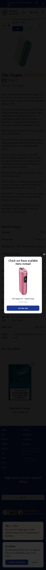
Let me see (23, 308)
